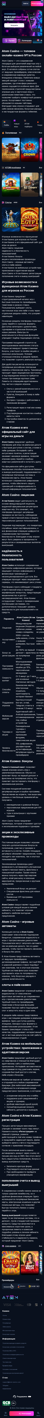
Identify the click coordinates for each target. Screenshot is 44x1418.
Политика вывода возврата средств (14, 1343)
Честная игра (7, 1362)
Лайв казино (7, 1327)
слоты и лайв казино (12, 265)
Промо (12, 41)
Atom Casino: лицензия (12, 248)
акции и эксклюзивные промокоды (18, 259)
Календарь (27, 40)
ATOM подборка (28, 125)
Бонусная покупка (9, 1334)
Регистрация (37, 3)
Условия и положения (10, 1369)
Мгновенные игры (9, 1330)
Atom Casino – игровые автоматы (17, 262)
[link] (9, 1286)
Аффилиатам (7, 1389)
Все (40, 133)
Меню (5, 1415)
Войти (25, 3)
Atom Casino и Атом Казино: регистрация (21, 273)
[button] (34, 30)
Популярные (7, 1323)
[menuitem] (8, 1315)
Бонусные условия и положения (13, 1347)
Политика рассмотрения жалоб (13, 1373)
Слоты (5, 1315)
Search (38, 1415)
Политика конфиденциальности (13, 1354)
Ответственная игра (9, 1358)
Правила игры (7, 1366)
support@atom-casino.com (11, 1382)
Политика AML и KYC (9, 1351)
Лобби (6, 125)
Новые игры (16, 125)
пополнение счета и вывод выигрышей (20, 276)
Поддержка (22, 1397)
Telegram (5, 1385)
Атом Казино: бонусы (12, 256)
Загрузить (14, 25)
